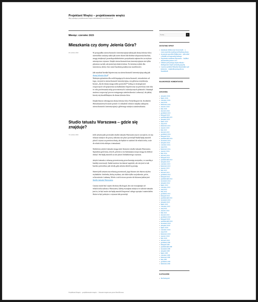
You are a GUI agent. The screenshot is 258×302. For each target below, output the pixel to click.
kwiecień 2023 (165, 166)
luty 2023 (164, 170)
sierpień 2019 (165, 251)
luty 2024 (164, 153)
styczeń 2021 (165, 215)
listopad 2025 (165, 115)
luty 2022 (164, 191)
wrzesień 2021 (165, 200)
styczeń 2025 (165, 132)
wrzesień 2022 (166, 181)
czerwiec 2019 (165, 255)
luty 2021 (164, 213)
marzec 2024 (165, 151)
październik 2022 (166, 179)
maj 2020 (164, 232)
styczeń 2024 (165, 155)
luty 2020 (164, 238)
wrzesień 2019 (165, 249)
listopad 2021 (165, 196)
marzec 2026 (165, 107)
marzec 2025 (165, 128)
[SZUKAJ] (187, 34)
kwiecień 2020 (166, 234)
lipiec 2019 (164, 253)
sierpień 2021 (165, 202)
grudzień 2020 (166, 217)
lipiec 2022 (164, 185)
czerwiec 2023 (165, 164)
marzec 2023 (165, 168)
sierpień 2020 (165, 225)
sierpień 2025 (165, 119)
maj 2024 (164, 147)
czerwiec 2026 (165, 100)
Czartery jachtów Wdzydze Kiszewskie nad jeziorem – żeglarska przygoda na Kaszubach (175, 69)
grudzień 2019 (165, 242)
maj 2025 (164, 124)
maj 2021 (164, 208)
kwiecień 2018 (165, 264)
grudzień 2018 (165, 261)
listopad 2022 (165, 177)
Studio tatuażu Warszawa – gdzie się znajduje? (103, 124)
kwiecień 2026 (165, 104)
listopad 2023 (165, 157)
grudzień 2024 (166, 134)
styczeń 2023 (165, 172)
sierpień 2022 (165, 183)
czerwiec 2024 (165, 145)
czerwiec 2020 (165, 230)
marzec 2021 (165, 211)
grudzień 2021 (165, 194)
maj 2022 (164, 189)
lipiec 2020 (164, 228)
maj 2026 (164, 102)
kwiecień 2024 (166, 149)
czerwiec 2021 (165, 206)
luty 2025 (164, 130)
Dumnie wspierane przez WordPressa (111, 292)
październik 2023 (166, 160)
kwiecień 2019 (165, 257)
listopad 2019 (165, 245)
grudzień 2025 (165, 113)
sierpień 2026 (165, 96)
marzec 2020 (165, 236)
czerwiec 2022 (165, 187)
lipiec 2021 (164, 204)
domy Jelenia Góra (100, 75)
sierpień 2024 (165, 143)
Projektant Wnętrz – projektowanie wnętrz (97, 15)
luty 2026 (164, 109)
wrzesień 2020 (166, 223)
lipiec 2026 (164, 98)
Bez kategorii (165, 278)
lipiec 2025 (164, 121)
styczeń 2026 (165, 111)
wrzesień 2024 (166, 140)
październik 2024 (167, 138)
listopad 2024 (165, 136)
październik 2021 (166, 198)
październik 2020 (167, 221)
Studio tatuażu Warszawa (103, 180)
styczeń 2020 (165, 240)
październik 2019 (166, 247)
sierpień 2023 (165, 162)
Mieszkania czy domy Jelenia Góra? (102, 45)
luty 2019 (164, 259)
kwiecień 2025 (165, 126)
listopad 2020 (165, 219)
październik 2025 (166, 117)
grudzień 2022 (166, 174)
